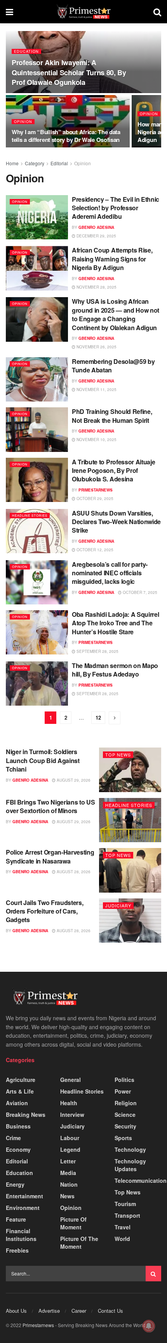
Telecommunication (141, 1180)
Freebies (17, 1250)
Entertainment (24, 1196)
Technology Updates (130, 1165)
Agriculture (20, 1079)
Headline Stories (29, 515)
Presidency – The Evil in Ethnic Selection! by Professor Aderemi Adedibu (115, 208)
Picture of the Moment (79, 1242)
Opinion (23, 121)
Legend (70, 1149)
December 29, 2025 (95, 236)
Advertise (49, 1310)
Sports (123, 1138)
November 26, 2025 (96, 347)
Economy (18, 1149)
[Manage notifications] (149, 1326)
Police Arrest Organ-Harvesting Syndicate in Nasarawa (50, 856)
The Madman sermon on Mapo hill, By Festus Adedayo (115, 669)
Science (125, 1114)
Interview (72, 1114)
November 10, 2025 (96, 439)
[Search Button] (153, 1273)
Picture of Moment (73, 1223)
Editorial (59, 163)
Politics (124, 1079)
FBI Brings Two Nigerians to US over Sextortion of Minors (50, 806)
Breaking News (25, 1114)
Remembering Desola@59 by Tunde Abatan (113, 365)
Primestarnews (95, 490)
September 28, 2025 (96, 651)
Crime (13, 1138)
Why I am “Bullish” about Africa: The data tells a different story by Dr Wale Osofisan (66, 136)
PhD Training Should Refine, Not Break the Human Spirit (112, 415)
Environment (23, 1207)
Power (123, 1091)
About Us (16, 1310)
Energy (15, 1184)
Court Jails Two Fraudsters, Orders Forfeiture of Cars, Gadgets (44, 911)
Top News (118, 754)
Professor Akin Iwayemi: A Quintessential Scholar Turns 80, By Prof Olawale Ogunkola (69, 72)
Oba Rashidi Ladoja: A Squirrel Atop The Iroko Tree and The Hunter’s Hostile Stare (115, 623)
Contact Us (110, 1310)
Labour (69, 1138)
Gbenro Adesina (96, 227)
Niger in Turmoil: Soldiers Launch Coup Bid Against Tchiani (43, 760)
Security (125, 1126)
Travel (122, 1227)
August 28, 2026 (73, 871)
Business (18, 1126)
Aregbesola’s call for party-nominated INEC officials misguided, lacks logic (110, 573)
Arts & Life (20, 1091)
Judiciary (118, 905)
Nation (69, 1184)
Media (68, 1173)
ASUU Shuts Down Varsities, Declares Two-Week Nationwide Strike (116, 522)
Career (78, 1310)
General (70, 1079)
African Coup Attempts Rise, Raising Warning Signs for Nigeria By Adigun (112, 259)
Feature (16, 1219)
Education (26, 51)
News (67, 1196)
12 (98, 717)
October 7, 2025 (139, 592)
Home (12, 163)
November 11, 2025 (96, 389)
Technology (130, 1149)
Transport (127, 1215)
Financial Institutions (21, 1235)
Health (68, 1103)
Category (34, 163)
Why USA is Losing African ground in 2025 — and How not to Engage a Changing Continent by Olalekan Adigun (115, 314)
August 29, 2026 (73, 780)
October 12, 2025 (94, 549)
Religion (126, 1103)
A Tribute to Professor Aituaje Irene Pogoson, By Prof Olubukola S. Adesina (113, 470)
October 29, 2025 (94, 498)
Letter (68, 1161)
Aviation (17, 1103)
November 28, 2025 (96, 287)
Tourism (125, 1204)
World (122, 1239)
